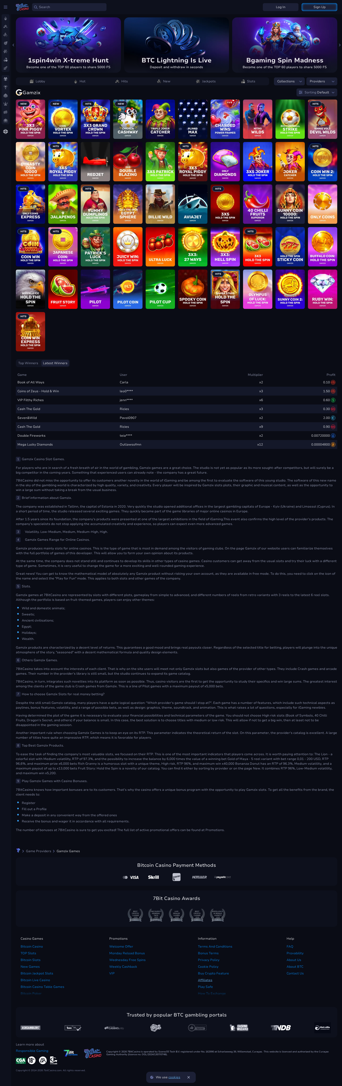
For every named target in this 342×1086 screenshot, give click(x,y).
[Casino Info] (114, 1028)
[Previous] (13, 45)
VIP (112, 973)
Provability (295, 953)
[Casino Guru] (72, 1027)
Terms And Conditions (215, 946)
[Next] (339, 45)
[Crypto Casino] (18, 851)
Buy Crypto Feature (213, 973)
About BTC (295, 967)
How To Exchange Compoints (212, 995)
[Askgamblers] (30, 1028)
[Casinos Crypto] (239, 1027)
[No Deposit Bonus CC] (281, 1027)
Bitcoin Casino (32, 946)
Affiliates (205, 980)
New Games (30, 967)
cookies (174, 1077)
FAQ (290, 946)
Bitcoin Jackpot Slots (37, 973)
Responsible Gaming (32, 1051)
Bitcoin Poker (31, 993)
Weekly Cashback (123, 967)
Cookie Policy (208, 967)
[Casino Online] (197, 1028)
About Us (294, 960)
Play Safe (205, 987)
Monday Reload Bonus (127, 953)
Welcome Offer (121, 946)
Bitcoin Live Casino (35, 980)
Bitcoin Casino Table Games (42, 987)
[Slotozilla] (322, 1027)
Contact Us (295, 973)
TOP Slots (28, 953)
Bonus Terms (208, 953)
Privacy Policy (208, 960)
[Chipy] (156, 1027)
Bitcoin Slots (31, 960)
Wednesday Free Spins (127, 960)
